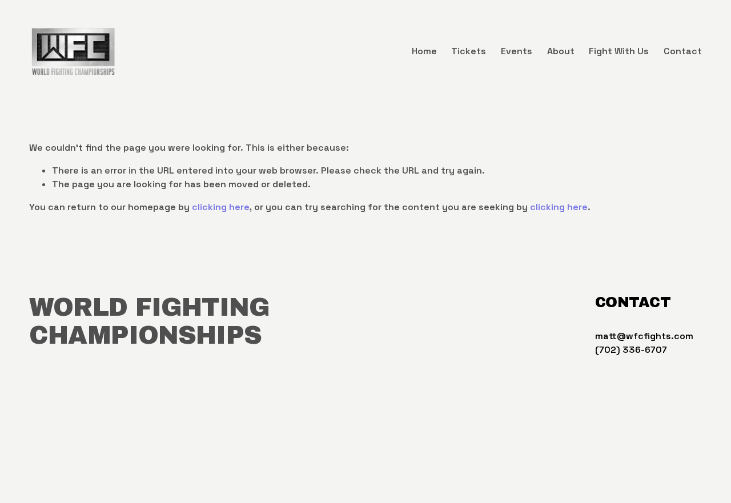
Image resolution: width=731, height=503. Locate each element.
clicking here (221, 207)
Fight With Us (619, 51)
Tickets (468, 51)
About (561, 51)
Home (424, 51)
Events (516, 51)
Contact (683, 51)
